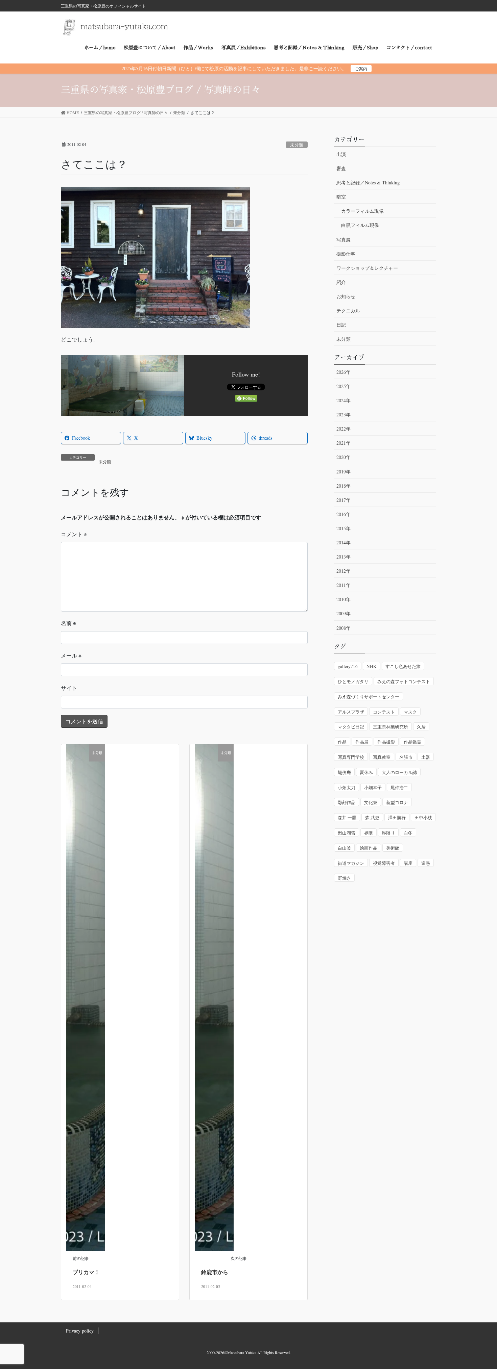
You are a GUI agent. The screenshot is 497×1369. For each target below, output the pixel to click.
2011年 (343, 585)
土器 (425, 757)
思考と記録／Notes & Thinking (368, 182)
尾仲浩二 (399, 787)
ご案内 (361, 68)
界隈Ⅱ (388, 833)
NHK (371, 666)
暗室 (341, 196)
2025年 (343, 386)
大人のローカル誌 (399, 772)
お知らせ (345, 296)
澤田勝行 (397, 818)
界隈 (368, 833)
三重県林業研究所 (390, 727)
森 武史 (372, 818)
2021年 (343, 443)
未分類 (296, 145)
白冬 (408, 833)
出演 (341, 154)
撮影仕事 (345, 254)
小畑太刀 (346, 787)
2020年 (343, 457)
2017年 (343, 500)
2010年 (343, 599)
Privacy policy (80, 1330)
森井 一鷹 (347, 818)
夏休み (366, 772)
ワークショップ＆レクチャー (367, 268)
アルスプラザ (351, 712)
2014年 (343, 542)
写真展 (343, 239)
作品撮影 (386, 742)
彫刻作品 (346, 802)
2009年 (343, 613)
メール (71, 655)
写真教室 (381, 757)
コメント (74, 534)
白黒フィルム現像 (360, 225)
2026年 (343, 372)
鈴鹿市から (214, 1272)
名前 (68, 622)
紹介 (341, 282)
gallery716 (348, 666)
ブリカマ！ (86, 1272)
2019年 (343, 471)
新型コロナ (397, 802)
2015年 (343, 528)
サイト (69, 687)
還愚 (425, 863)
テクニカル (348, 310)
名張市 (405, 757)
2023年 (343, 414)
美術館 (392, 848)
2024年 (343, 400)
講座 (408, 863)
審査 (341, 168)
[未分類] (85, 996)
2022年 (343, 428)
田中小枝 (423, 818)
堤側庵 (344, 772)
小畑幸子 (373, 787)
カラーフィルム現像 (362, 211)
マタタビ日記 (351, 727)
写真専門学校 (351, 757)
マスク (410, 712)
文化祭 (370, 802)
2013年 (343, 556)
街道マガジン (351, 863)
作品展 (362, 742)
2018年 (343, 486)
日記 (341, 324)
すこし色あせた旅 (403, 666)
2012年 (343, 571)
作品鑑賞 (412, 742)
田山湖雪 (346, 833)
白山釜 (344, 848)
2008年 (343, 628)
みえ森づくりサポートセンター (368, 697)
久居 (421, 727)
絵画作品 (368, 848)
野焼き (344, 878)
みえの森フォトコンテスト (403, 681)
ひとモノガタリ (353, 681)
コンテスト (384, 712)
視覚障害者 (384, 863)
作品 (342, 742)
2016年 (343, 514)
